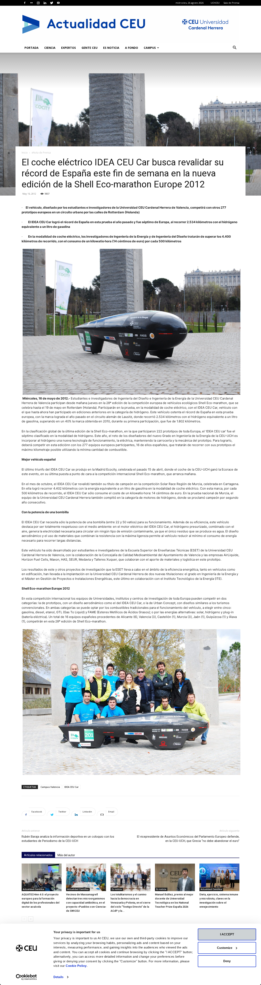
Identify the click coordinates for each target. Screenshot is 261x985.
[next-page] (30, 919)
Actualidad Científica (33, 889)
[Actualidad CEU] (130, 24)
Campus (150, 48)
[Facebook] (25, 3)
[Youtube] (58, 3)
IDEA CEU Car (71, 786)
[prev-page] (24, 919)
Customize (224, 947)
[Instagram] (38, 3)
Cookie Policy (76, 965)
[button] (234, 48)
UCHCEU (215, 2)
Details (58, 977)
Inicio (25, 152)
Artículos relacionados (38, 855)
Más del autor (66, 855)
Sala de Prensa (231, 2)
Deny (227, 961)
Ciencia (49, 48)
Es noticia (111, 48)
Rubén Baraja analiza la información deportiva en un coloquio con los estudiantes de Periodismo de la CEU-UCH (68, 839)
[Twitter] (52, 3)
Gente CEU (89, 48)
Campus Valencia (50, 786)
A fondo (131, 48)
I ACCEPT (227, 934)
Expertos (68, 48)
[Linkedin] (45, 3)
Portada (31, 48)
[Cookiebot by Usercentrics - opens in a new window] (26, 977)
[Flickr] (31, 3)
